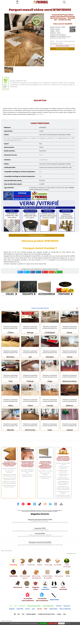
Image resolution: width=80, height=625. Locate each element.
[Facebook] (18, 504)
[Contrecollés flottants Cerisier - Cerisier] (50, 390)
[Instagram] (45, 504)
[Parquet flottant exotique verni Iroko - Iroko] (50, 414)
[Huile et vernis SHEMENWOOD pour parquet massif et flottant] (65, 289)
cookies (59, 614)
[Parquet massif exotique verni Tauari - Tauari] (69, 341)
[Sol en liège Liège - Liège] (50, 365)
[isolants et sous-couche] (28, 289)
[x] (34, 504)
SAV (19, 614)
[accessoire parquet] (46, 289)
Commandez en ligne (62, 49)
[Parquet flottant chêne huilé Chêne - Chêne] (10, 317)
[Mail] (55, 504)
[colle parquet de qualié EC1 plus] (9, 289)
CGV (23, 614)
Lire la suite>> (40, 114)
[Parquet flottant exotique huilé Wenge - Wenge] (30, 317)
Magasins (12, 609)
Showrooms (66, 606)
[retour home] (15, 614)
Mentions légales (31, 614)
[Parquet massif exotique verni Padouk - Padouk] (30, 365)
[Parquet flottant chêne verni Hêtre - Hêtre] (10, 390)
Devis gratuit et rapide (62, 46)
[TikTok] (40, 504)
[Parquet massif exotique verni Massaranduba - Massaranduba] (69, 365)
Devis (33, 609)
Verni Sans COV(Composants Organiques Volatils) (62, 42)
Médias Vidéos (53, 609)
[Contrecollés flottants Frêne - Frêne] (30, 390)
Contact (27, 609)
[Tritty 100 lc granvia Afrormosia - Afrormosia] (30, 414)
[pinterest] (23, 504)
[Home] (61, 504)
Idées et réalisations (65, 609)
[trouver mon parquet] (64, 2)
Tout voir (39, 609)
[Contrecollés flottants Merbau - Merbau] (69, 390)
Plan (64, 614)
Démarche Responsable (34, 606)
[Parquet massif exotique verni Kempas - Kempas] (50, 341)
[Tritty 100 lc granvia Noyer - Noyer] (69, 317)
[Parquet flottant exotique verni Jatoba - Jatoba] (69, 414)
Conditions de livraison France (46, 614)
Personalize (61, 623)
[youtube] (29, 504)
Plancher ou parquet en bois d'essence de (10, 327)
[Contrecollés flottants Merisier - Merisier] (10, 414)
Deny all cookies (53, 623)
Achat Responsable (48, 606)
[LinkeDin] (50, 504)
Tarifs (45, 609)
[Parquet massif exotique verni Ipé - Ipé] (30, 341)
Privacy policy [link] (67, 623)
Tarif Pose (58, 606)
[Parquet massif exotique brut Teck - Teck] (10, 365)
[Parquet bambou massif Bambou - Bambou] (10, 341)
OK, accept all (43, 623)
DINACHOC (44, 260)
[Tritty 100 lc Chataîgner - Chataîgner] (50, 317)
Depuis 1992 (20, 609)
